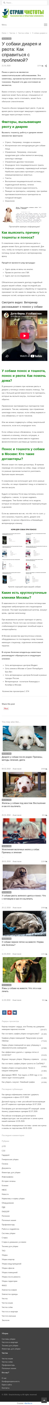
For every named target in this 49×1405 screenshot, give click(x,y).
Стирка (4, 1238)
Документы (6, 1168)
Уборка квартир (8, 1259)
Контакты (5, 1388)
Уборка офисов (8, 1268)
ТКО (3, 1251)
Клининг (5, 1186)
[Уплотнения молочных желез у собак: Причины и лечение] (24, 820)
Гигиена (5, 1164)
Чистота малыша (9, 1316)
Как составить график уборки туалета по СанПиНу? (23, 1064)
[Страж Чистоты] (24, 13)
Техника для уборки (10, 1246)
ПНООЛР (5, 1212)
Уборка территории (9, 1281)
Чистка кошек (7, 1303)
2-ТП (4, 1146)
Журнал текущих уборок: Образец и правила (20, 1059)
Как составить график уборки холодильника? (20, 1034)
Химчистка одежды (10, 1294)
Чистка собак (6, 38)
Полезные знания (9, 1220)
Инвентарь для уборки (11, 1172)
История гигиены (9, 1181)
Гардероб (5, 1155)
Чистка (4, 1299)
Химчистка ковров (9, 1290)
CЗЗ (3, 1151)
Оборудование (8, 1203)
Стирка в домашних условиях (14, 1242)
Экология (5, 1320)
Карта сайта (7, 1385)
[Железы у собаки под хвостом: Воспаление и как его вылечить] (24, 774)
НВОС (4, 1190)
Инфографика (7, 1177)
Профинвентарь (8, 1225)
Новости (5, 1194)
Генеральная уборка (10, 1159)
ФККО (4, 1286)
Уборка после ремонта (11, 1277)
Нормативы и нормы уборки (13, 1199)
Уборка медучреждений (11, 1264)
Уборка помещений (9, 1272)
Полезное (6, 1216)
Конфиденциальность (11, 1381)
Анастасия (17, 769)
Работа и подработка (10, 1229)
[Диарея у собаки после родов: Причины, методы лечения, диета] (24, 727)
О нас (4, 1378)
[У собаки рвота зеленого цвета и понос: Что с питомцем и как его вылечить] (24, 866)
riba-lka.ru (28, 1403)
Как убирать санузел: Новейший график (18, 1082)
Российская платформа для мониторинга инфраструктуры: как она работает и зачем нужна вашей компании (22, 1118)
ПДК (3, 1207)
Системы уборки (8, 1233)
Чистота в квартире (10, 1312)
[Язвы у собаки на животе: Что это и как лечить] (24, 959)
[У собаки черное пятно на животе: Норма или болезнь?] (24, 912)
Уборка (4, 1255)
